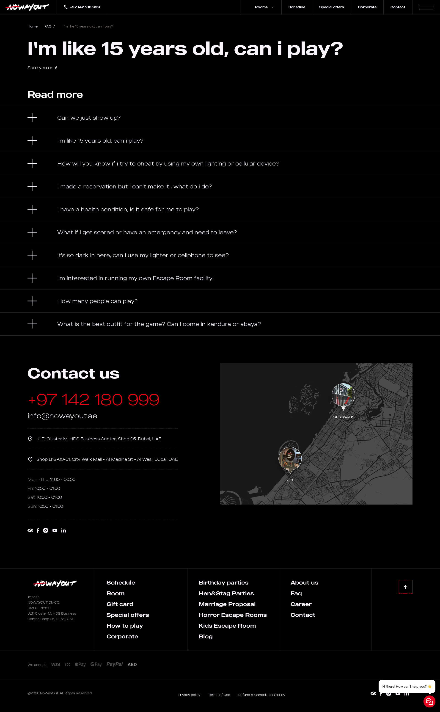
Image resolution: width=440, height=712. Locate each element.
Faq (296, 593)
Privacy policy (189, 695)
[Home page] (28, 7)
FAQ (49, 26)
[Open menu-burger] (426, 7)
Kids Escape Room (227, 625)
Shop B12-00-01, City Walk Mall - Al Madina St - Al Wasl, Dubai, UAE (107, 459)
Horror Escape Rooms (233, 614)
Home (33, 26)
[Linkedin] (63, 530)
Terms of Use (219, 695)
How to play (125, 625)
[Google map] (316, 434)
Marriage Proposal (227, 604)
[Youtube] (55, 530)
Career (301, 604)
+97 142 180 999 (85, 7)
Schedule (297, 7)
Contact (397, 7)
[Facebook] (38, 530)
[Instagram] (45, 530)
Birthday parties (223, 582)
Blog (206, 636)
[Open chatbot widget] (429, 701)
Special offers (331, 7)
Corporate (367, 7)
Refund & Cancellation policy (261, 695)
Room (116, 593)
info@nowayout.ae (62, 415)
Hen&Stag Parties (226, 593)
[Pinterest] (30, 530)
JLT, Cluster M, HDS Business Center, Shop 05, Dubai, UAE (98, 438)
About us (304, 582)
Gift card (120, 604)
